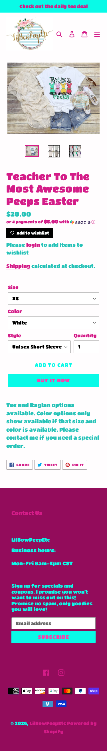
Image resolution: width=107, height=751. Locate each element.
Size (13, 287)
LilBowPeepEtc (48, 723)
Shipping (18, 266)
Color (15, 311)
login (33, 245)
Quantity (85, 335)
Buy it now (53, 380)
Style (14, 335)
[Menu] (97, 34)
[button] (53, 222)
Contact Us (27, 513)
